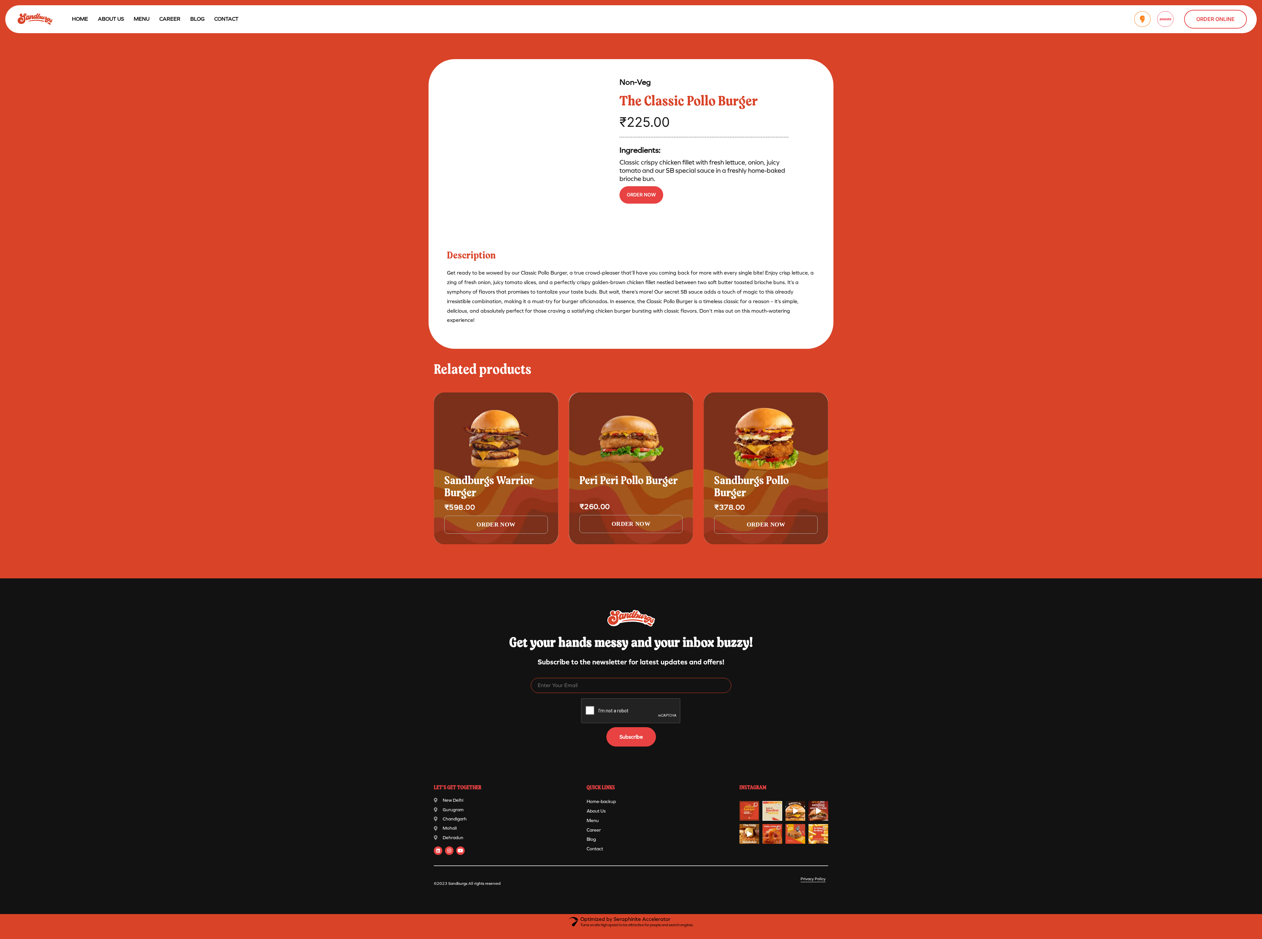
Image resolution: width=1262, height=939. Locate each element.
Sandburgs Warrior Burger (489, 487)
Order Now (641, 194)
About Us (111, 19)
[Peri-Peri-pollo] (631, 439)
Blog (197, 19)
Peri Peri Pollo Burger (628, 481)
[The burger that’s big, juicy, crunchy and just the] (818, 811)
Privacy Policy (813, 879)
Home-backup (601, 801)
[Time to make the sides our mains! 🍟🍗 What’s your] (818, 834)
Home (80, 19)
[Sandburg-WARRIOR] (496, 439)
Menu (593, 820)
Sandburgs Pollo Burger (751, 487)
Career (169, 19)
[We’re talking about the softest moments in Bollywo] (749, 811)
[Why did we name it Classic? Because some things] (795, 811)
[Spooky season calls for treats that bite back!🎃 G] (772, 834)
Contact (226, 19)
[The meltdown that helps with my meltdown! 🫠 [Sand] (749, 834)
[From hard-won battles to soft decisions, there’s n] (772, 811)
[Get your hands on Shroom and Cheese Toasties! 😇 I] (795, 834)
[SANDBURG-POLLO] (766, 439)
